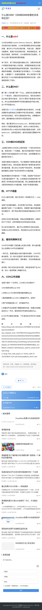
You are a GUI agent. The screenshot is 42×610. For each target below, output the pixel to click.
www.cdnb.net (21, 3)
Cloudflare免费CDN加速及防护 (27, 418)
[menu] (39, 9)
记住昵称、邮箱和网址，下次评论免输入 (16, 586)
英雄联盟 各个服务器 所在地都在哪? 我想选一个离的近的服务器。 (21, 456)
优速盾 (20, 605)
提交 (21, 590)
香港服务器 (6, 430)
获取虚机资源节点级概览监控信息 (15, 529)
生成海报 (7, 387)
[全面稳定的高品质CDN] (8, 447)
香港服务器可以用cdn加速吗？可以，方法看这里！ (20, 502)
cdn (8, 93)
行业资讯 (26, 23)
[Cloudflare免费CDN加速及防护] (8, 421)
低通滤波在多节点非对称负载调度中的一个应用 (20, 472)
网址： (6, 582)
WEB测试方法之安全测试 (25, 543)
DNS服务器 (12, 110)
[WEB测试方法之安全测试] (8, 546)
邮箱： (6, 577)
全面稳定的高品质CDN (24, 444)
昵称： (6, 571)
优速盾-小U (5, 23)
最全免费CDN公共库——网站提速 (15, 486)
